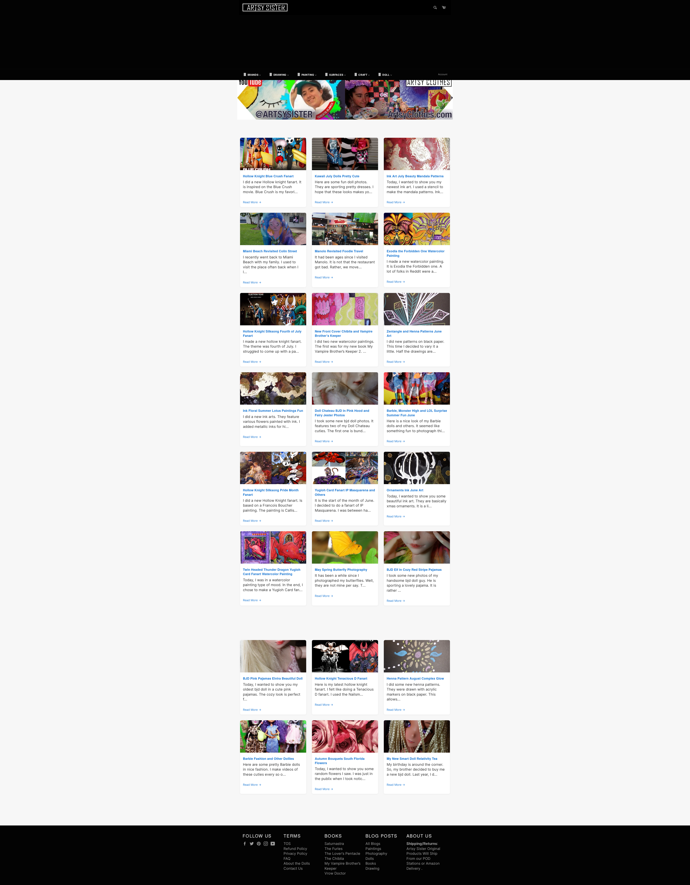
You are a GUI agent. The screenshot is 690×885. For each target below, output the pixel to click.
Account (442, 74)
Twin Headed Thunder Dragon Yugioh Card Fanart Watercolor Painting (271, 571)
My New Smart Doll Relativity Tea (412, 758)
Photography (376, 853)
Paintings (373, 849)
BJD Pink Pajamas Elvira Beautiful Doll (273, 678)
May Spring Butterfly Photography (341, 569)
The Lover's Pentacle (342, 853)
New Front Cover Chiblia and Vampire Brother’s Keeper (343, 333)
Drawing (372, 868)
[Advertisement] (345, 42)
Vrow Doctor (335, 873)
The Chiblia (334, 858)
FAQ (287, 858)
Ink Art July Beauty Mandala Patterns (415, 176)
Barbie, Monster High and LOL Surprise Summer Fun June (417, 412)
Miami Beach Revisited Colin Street (270, 251)
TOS (287, 843)
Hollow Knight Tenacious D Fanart (341, 678)
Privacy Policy (295, 853)
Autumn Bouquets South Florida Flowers (340, 760)
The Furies (333, 849)
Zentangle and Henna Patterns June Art (414, 333)
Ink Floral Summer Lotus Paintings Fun (273, 410)
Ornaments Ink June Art (405, 490)
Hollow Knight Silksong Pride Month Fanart (271, 492)
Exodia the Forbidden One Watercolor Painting (416, 253)
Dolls (369, 858)
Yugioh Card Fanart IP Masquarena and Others (345, 492)
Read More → (252, 202)
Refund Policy (295, 849)
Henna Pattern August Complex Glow (415, 678)
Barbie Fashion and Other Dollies (268, 758)
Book (369, 863)
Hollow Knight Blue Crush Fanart (268, 176)
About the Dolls (297, 863)
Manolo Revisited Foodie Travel (339, 251)
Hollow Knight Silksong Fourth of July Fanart (272, 333)
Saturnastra (334, 843)
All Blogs (372, 843)
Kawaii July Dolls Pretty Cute (337, 176)
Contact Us (293, 868)
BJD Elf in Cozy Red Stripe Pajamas (414, 569)
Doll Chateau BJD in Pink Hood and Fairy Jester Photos (342, 412)
